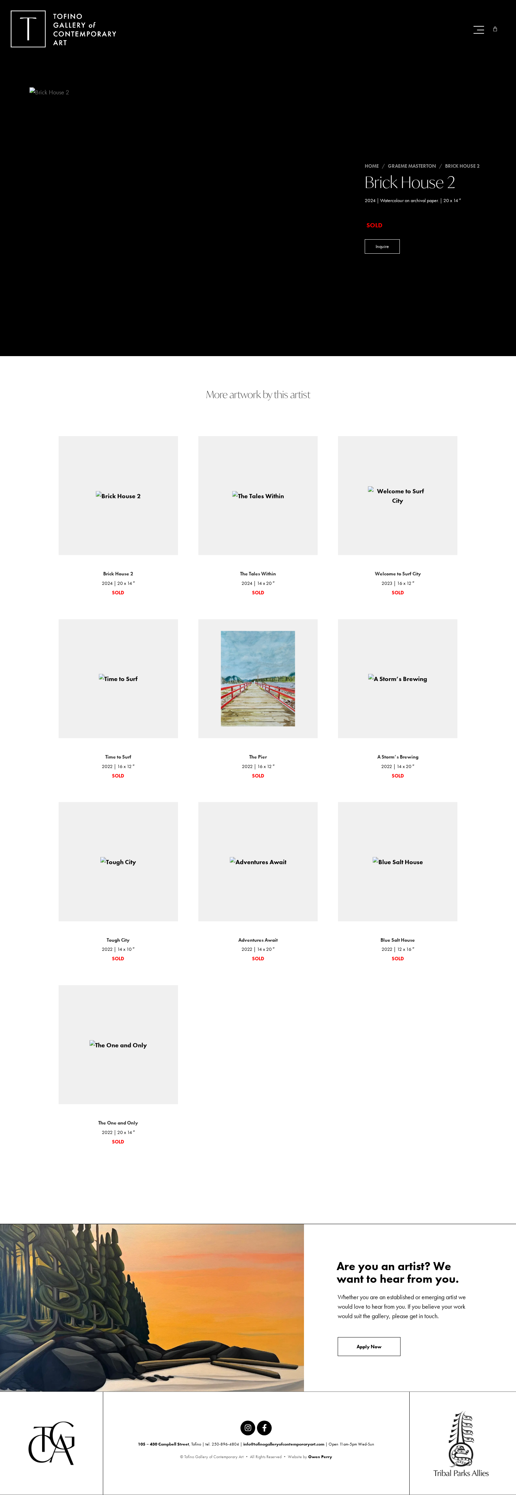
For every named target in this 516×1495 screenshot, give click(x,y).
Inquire (382, 246)
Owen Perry (320, 1457)
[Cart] (495, 29)
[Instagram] (247, 1428)
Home (372, 166)
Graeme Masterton (412, 166)
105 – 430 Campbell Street (163, 1444)
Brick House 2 (462, 166)
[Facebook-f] (264, 1428)
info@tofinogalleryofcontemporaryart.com (283, 1444)
